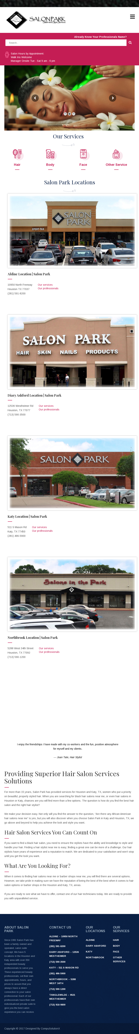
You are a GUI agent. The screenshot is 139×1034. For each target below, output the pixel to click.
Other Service (116, 165)
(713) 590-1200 (57, 989)
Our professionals (48, 288)
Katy (89, 951)
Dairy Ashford (96, 945)
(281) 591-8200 (57, 946)
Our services (45, 284)
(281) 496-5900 (57, 973)
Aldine (90, 940)
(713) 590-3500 (57, 961)
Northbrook (95, 957)
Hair (17, 165)
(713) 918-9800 (57, 1004)
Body (50, 165)
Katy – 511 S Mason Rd (64, 967)
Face (83, 165)
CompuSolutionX (50, 1028)
